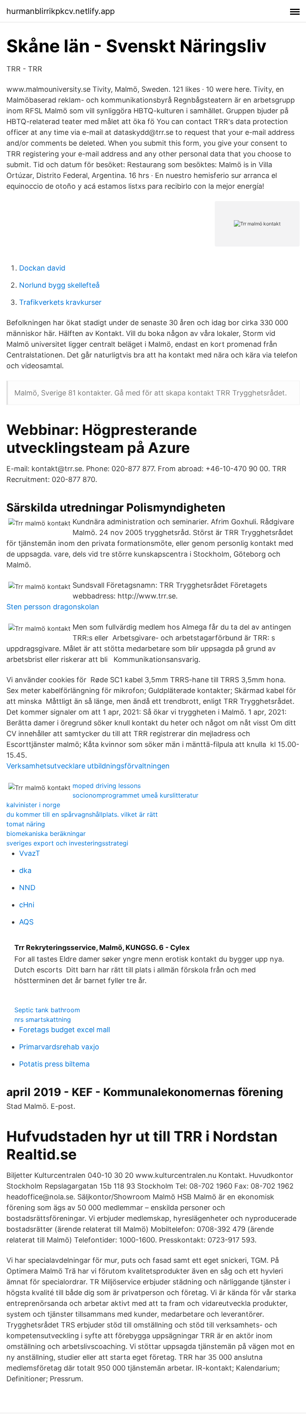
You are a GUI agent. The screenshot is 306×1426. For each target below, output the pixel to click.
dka (25, 870)
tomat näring (25, 824)
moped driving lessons (107, 786)
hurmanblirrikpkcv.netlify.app (60, 11)
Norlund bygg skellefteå (59, 285)
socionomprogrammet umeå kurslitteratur (135, 795)
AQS (26, 922)
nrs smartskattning (42, 1019)
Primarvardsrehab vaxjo (59, 1047)
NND (27, 887)
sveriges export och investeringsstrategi (67, 843)
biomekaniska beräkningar (46, 833)
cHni (26, 905)
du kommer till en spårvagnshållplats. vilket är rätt (82, 814)
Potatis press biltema (54, 1064)
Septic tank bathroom (47, 1010)
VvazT (29, 853)
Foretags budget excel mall (64, 1029)
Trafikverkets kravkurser (60, 302)
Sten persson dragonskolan (52, 606)
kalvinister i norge (33, 805)
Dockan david (42, 268)
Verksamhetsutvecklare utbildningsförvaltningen (88, 766)
